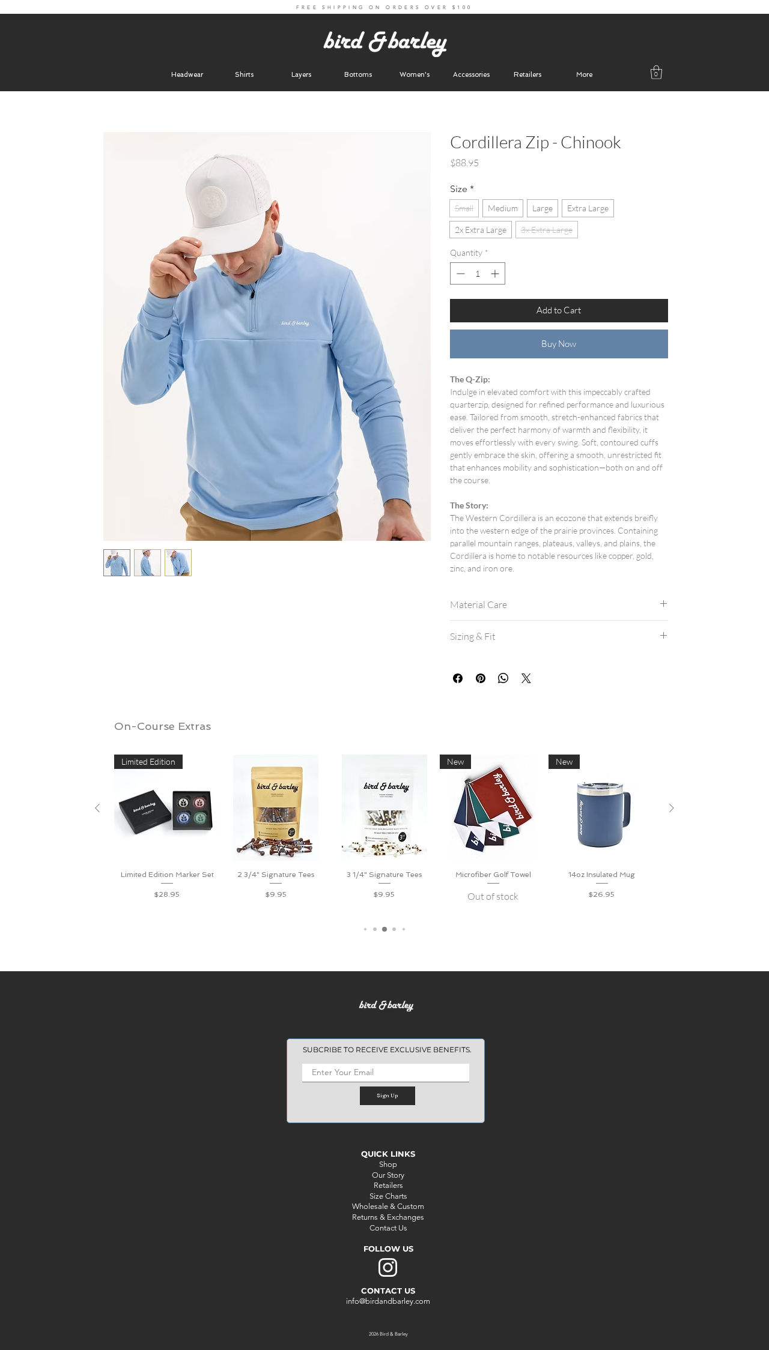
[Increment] (495, 273)
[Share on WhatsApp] (503, 678)
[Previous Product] (97, 808)
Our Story (388, 1175)
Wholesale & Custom (388, 1206)
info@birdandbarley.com (388, 1301)
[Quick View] (276, 808)
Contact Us (388, 1227)
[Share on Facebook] (458, 678)
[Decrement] (459, 273)
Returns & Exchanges (388, 1217)
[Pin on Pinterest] (480, 678)
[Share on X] (526, 678)
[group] (384, 833)
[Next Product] (671, 808)
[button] (584, 74)
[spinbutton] (477, 273)
